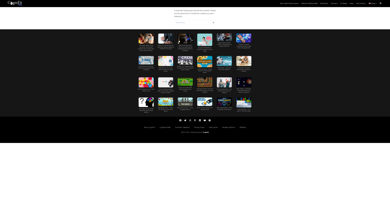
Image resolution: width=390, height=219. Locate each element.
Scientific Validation (182, 127)
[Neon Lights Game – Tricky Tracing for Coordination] (224, 102)
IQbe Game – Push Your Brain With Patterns (224, 68)
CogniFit (206, 132)
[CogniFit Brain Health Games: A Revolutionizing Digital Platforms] (224, 37)
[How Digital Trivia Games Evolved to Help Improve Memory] (146, 102)
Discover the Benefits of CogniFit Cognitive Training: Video (205, 49)
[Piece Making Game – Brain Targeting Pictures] (185, 102)
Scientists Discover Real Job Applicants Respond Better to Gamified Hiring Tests (165, 47)
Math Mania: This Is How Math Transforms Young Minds (166, 69)
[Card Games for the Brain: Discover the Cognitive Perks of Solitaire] (146, 60)
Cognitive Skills (165, 127)
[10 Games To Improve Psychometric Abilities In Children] (244, 61)
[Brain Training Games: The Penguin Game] (204, 102)
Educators (334, 3)
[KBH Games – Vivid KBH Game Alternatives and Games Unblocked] (244, 82)
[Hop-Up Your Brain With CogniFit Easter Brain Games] (185, 81)
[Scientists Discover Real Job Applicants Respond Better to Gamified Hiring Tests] (165, 39)
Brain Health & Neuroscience (289, 3)
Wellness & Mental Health (309, 3)
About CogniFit (149, 127)
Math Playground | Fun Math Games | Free (146, 90)
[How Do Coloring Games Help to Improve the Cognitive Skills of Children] (165, 82)
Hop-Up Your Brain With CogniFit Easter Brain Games (185, 89)
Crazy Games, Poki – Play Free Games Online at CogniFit (224, 90)
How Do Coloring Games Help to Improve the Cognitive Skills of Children (165, 90)
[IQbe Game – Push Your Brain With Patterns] (224, 61)
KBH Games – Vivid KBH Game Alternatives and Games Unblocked (244, 90)
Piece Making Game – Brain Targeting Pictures (185, 108)
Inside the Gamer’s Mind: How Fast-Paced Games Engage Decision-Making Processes (185, 48)
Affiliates (243, 127)
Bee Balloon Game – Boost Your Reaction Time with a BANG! (165, 109)
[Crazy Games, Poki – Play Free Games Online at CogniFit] (224, 82)
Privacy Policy (199, 127)
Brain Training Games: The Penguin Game (204, 108)
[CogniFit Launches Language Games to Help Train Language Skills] (244, 38)
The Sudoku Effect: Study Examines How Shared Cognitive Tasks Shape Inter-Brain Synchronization (146, 48)
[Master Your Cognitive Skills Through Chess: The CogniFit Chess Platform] (185, 60)
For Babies (343, 3)
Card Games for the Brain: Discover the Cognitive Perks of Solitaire (146, 67)
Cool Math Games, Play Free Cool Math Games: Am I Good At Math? (204, 90)
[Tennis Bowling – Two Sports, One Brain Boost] (244, 102)
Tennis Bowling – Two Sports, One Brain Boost (244, 110)
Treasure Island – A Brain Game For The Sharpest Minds (204, 70)
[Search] (213, 22)
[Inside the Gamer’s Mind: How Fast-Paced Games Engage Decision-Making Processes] (185, 39)
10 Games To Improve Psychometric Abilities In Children (244, 69)
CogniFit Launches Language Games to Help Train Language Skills (243, 46)
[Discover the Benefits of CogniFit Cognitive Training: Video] (204, 40)
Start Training (360, 3)
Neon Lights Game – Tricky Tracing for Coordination (224, 108)
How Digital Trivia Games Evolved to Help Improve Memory (146, 110)
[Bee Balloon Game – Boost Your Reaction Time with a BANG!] (165, 102)
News (352, 3)
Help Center (213, 127)
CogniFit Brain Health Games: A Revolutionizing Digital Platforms (224, 44)
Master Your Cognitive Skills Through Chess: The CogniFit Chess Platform (185, 67)
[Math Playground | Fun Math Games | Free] (146, 82)
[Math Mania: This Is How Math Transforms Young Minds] (165, 61)
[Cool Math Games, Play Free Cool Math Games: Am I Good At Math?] (204, 82)
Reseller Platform (228, 127)
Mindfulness (324, 3)
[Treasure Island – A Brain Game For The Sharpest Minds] (204, 61)
